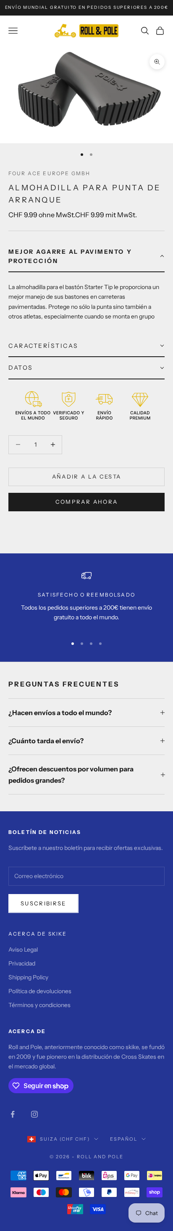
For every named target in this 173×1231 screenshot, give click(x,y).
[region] (86, 600)
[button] (86, 257)
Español (123, 1139)
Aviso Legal (23, 949)
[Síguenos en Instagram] (34, 1114)
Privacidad (21, 963)
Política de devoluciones (39, 991)
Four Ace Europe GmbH (49, 173)
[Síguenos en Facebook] (12, 1114)
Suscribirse (43, 903)
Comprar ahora (86, 501)
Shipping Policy (28, 977)
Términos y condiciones (39, 1005)
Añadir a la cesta (86, 476)
